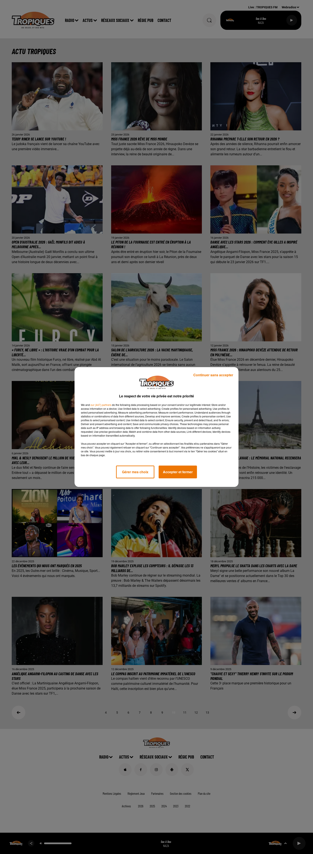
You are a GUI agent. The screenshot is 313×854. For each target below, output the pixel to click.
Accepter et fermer (178, 471)
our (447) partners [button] (100, 405)
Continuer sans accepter (213, 374)
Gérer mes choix (135, 471)
